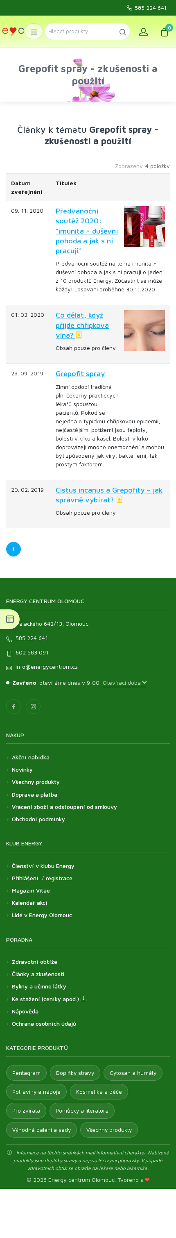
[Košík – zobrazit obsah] (164, 31)
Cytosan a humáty (133, 1073)
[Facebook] (13, 706)
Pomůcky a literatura (82, 1110)
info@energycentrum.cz (47, 666)
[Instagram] (33, 706)
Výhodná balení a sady (41, 1130)
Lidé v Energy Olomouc (42, 914)
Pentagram (26, 1073)
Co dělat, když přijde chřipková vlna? (82, 325)
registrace (59, 878)
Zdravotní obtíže (34, 961)
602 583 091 (32, 652)
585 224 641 (151, 8)
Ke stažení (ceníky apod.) (46, 998)
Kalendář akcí (29, 902)
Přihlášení (25, 878)
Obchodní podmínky (38, 818)
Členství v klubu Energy (43, 865)
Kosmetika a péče (99, 1091)
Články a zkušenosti (38, 973)
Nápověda (25, 1011)
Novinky (22, 769)
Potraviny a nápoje (36, 1091)
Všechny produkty (36, 781)
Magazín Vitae (31, 890)
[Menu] (34, 31)
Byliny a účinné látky (39, 986)
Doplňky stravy (75, 1073)
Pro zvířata (26, 1110)
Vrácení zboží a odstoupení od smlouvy (64, 806)
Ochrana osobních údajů (44, 1023)
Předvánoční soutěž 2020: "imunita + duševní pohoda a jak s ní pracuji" (87, 231)
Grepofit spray (80, 373)
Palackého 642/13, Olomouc (52, 623)
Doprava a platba (34, 794)
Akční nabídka (31, 757)
